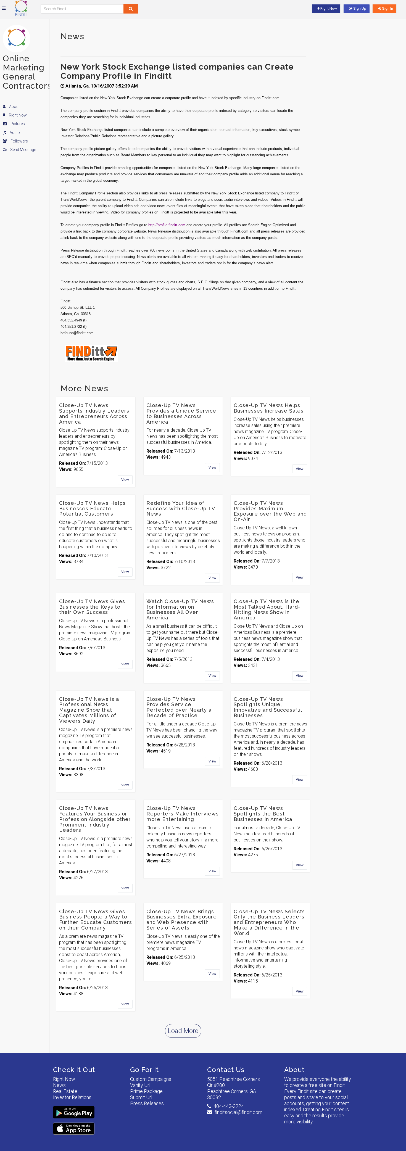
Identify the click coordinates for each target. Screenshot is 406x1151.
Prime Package (146, 1091)
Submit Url (141, 1097)
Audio (14, 132)
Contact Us (225, 1070)
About (14, 106)
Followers (19, 141)
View (125, 479)
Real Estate (65, 1091)
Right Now (17, 115)
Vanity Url (140, 1085)
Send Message (22, 149)
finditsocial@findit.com (238, 1112)
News (59, 1085)
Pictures (17, 124)
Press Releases (147, 1103)
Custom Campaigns (150, 1079)
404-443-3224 (228, 1106)
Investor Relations (72, 1097)
